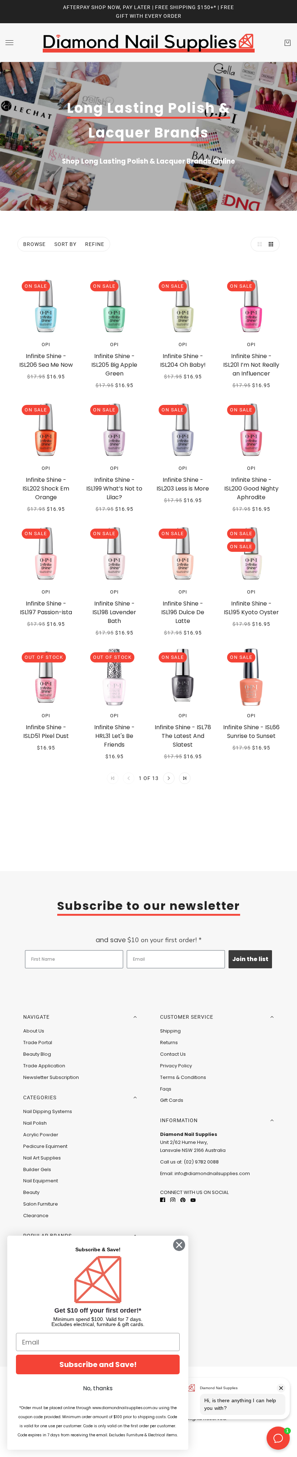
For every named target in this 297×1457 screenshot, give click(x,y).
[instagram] (172, 1199)
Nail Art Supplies (42, 1157)
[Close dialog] (179, 1245)
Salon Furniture (40, 1204)
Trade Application (44, 1065)
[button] (258, 244)
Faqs (165, 1088)
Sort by (65, 244)
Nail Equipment (40, 1180)
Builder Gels (37, 1169)
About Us (33, 1030)
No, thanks (98, 1388)
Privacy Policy (176, 1065)
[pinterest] (182, 1199)
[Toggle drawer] (9, 42)
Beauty (31, 1192)
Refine (94, 244)
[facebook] (162, 1199)
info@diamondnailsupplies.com (212, 1173)
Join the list (250, 959)
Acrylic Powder (40, 1134)
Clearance (36, 1215)
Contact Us (173, 1054)
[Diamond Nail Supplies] (149, 42)
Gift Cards (171, 1100)
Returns (169, 1042)
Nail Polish (35, 1123)
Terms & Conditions (183, 1077)
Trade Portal (37, 1042)
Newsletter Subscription (51, 1077)
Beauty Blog (37, 1054)
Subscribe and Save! (98, 1364)
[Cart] (288, 43)
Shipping (170, 1030)
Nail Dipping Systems (47, 1111)
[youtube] (193, 1199)
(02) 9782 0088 (201, 1161)
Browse (34, 244)
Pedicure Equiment (45, 1146)
